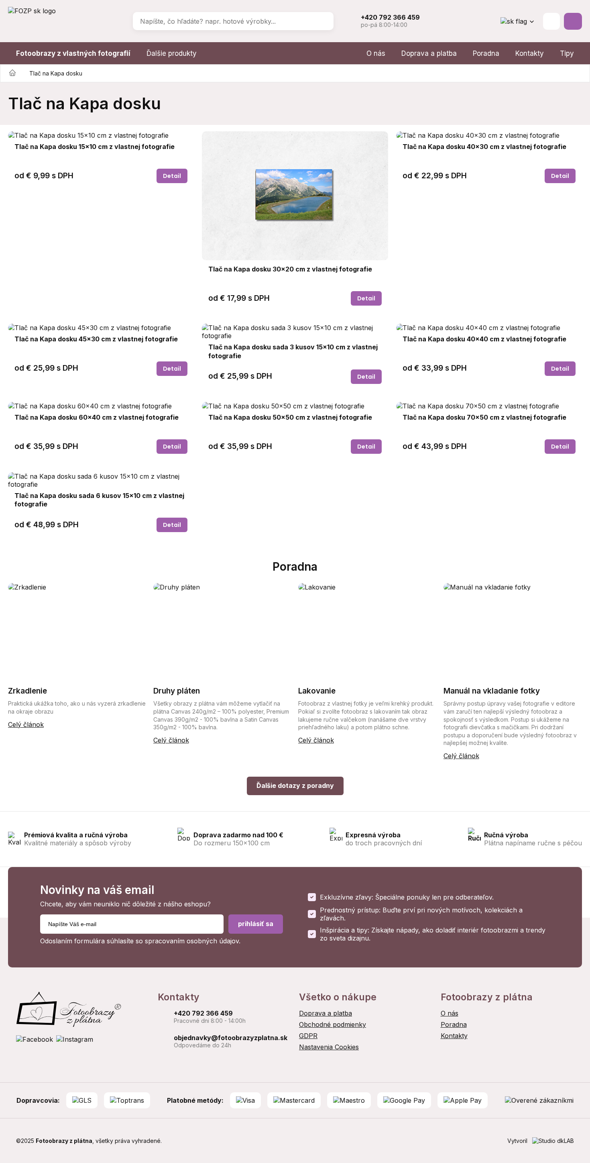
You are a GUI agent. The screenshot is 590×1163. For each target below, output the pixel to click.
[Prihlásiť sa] (551, 21)
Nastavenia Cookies (329, 1047)
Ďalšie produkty (171, 53)
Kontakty (529, 53)
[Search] (322, 21)
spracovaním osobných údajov (192, 941)
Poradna (486, 53)
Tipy (567, 53)
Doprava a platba (429, 53)
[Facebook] (34, 1039)
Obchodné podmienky (332, 1024)
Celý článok (26, 724)
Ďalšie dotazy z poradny (295, 785)
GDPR (308, 1036)
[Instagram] (74, 1039)
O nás (375, 53)
